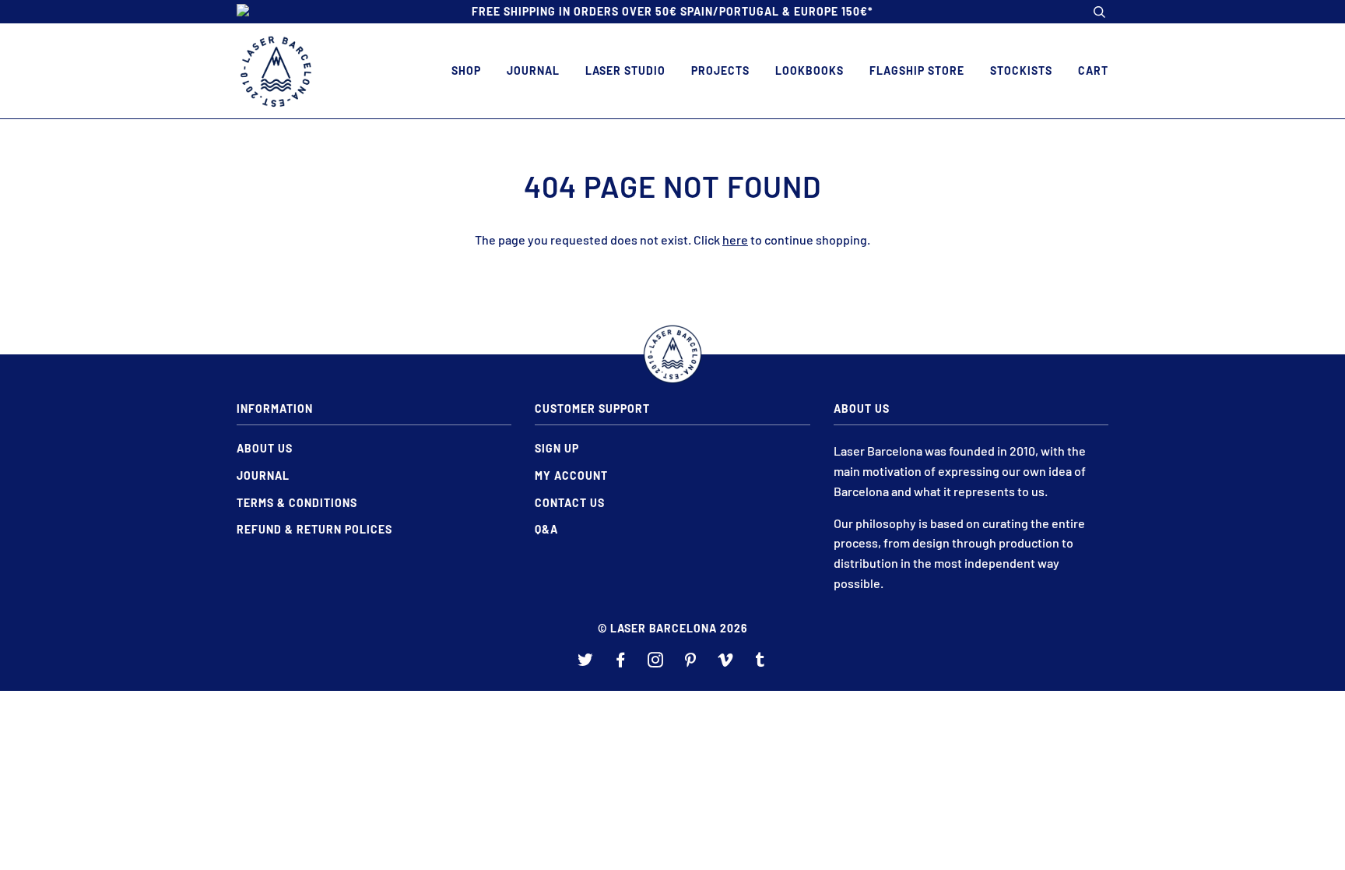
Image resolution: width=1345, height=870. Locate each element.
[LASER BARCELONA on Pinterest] (691, 661)
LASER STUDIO (625, 70)
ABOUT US (265, 448)
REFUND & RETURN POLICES (314, 529)
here (735, 239)
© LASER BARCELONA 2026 (673, 628)
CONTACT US (570, 502)
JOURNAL (533, 70)
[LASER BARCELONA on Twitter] (586, 661)
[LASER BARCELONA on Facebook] (621, 661)
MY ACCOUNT (571, 475)
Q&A (546, 529)
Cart (1093, 70)
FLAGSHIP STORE (916, 70)
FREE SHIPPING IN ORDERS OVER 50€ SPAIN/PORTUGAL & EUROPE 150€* (672, 11)
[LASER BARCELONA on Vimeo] (726, 661)
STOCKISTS (1021, 70)
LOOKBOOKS (809, 70)
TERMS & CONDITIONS (297, 502)
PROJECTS (720, 70)
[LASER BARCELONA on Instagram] (656, 661)
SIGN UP (557, 448)
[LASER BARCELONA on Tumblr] (760, 661)
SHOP (466, 70)
